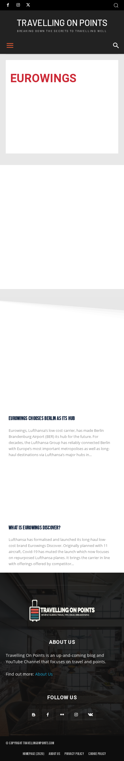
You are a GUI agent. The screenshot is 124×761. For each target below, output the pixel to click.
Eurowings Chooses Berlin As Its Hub (42, 418)
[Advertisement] (62, 227)
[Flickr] (61, 714)
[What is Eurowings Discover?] (62, 492)
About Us (44, 674)
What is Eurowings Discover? (35, 528)
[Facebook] (8, 5)
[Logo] (62, 610)
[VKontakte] (90, 714)
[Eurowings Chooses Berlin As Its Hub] (62, 382)
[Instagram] (18, 5)
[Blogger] (33, 714)
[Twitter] (28, 5)
